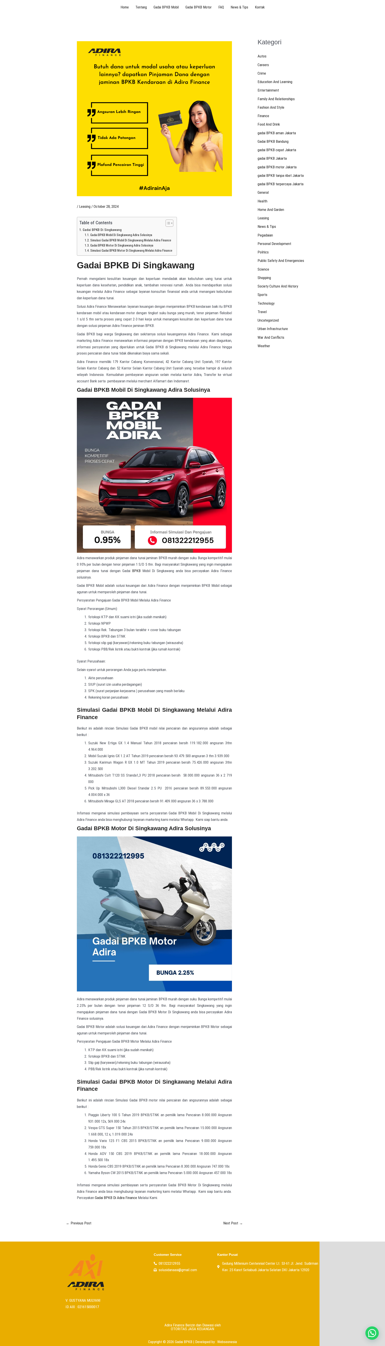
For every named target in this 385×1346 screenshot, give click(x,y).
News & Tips (239, 7)
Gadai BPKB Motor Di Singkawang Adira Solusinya (121, 245)
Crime (262, 73)
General (263, 192)
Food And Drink (269, 124)
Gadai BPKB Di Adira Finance (116, 1197)
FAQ (221, 7)
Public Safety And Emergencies (281, 260)
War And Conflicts (271, 337)
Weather (264, 346)
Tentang (141, 7)
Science (263, 269)
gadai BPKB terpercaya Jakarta (280, 184)
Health (262, 201)
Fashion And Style (271, 107)
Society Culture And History (278, 286)
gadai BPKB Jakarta (272, 158)
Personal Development (274, 243)
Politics (263, 252)
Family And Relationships (276, 99)
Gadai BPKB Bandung (273, 141)
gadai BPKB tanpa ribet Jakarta (281, 175)
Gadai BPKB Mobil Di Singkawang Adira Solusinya (121, 235)
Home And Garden (271, 209)
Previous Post (78, 1223)
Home (125, 7)
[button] (372, 1333)
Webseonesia (227, 1342)
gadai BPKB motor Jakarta (277, 167)
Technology (266, 303)
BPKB (136, 571)
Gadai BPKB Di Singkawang (102, 230)
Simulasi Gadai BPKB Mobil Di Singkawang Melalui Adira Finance (130, 240)
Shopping (264, 277)
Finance (263, 116)
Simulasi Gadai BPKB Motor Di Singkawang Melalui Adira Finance (131, 250)
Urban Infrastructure (273, 328)
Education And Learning (275, 82)
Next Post (233, 1223)
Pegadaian (265, 235)
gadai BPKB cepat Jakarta (277, 150)
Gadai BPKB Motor (198, 7)
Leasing (84, 206)
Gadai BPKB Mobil (166, 7)
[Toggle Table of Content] (167, 223)
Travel (262, 312)
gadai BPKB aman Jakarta (277, 133)
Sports (262, 294)
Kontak (260, 7)
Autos (262, 56)
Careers (263, 65)
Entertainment (268, 90)
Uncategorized (268, 320)
